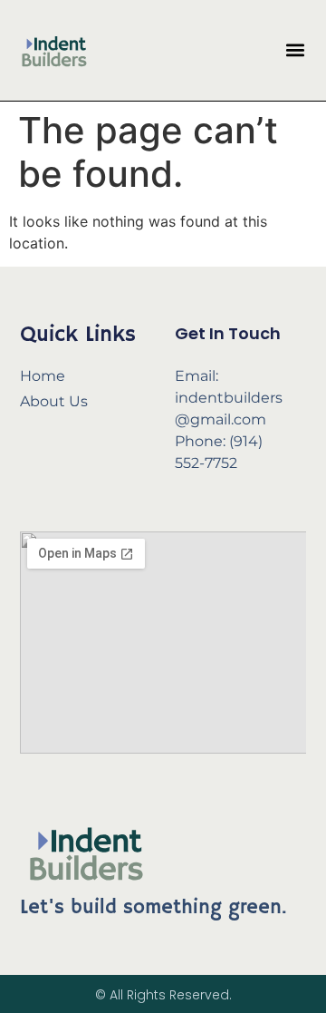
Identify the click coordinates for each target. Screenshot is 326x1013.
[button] (295, 50)
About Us (54, 401)
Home (42, 376)
